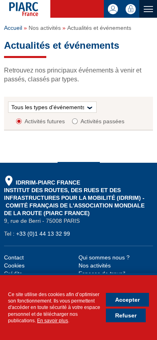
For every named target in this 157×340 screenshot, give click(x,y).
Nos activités (94, 265)
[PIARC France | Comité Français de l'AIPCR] (29, 10)
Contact (14, 257)
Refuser (125, 315)
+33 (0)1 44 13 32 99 (43, 233)
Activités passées (102, 121)
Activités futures (45, 121)
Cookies (14, 265)
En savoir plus (52, 320)
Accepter (127, 299)
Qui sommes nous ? (104, 257)
